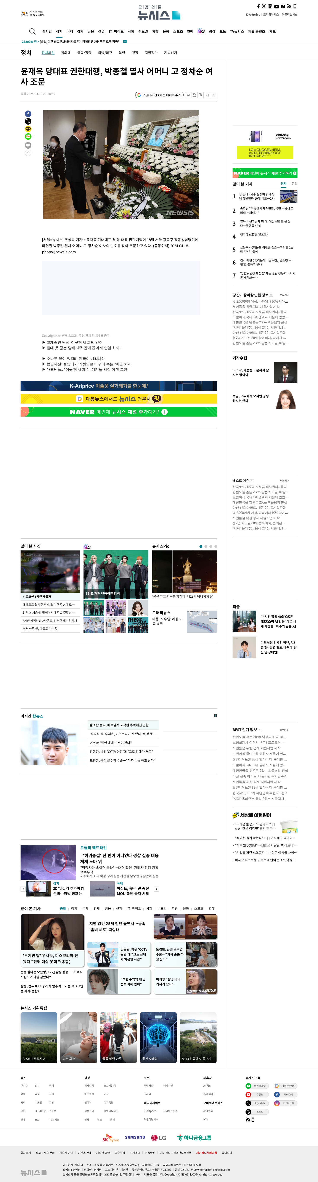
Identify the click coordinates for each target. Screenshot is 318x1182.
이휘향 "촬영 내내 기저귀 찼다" (111, 742)
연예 (190, 31)
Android (208, 1111)
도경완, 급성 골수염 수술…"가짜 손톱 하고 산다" (122, 760)
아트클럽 (89, 1094)
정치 (59, 31)
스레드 (260, 1112)
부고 (99, 1119)
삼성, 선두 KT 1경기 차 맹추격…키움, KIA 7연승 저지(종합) (52, 988)
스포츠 (178, 31)
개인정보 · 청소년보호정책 (175, 1153)
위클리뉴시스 (289, 14)
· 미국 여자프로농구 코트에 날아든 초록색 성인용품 (265, 860)
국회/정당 (84, 52)
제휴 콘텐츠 (256, 31)
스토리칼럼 (110, 1085)
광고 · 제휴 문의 (45, 1153)
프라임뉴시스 (271, 14)
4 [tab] (215, 546)
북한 (122, 52)
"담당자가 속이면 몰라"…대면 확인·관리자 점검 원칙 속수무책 (119, 869)
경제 (80, 31)
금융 (91, 31)
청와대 (66, 52)
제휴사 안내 (66, 1153)
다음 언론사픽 (288, 1086)
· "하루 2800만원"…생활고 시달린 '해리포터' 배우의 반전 (265, 845)
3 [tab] (210, 546)
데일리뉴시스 (111, 1111)
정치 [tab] (283, 183)
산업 (101, 31)
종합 (63, 908)
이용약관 (150, 1153)
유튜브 (260, 1094)
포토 (223, 31)
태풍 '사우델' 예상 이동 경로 (167, 620)
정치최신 (48, 52)
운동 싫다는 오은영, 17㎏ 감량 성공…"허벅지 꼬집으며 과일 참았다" (52, 974)
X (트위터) (260, 1103)
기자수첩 (240, 358)
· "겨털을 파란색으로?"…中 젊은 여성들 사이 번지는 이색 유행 (265, 852)
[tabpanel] (184, 577)
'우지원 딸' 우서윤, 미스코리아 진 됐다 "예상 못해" (123, 733)
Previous (23, 889)
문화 (166, 31)
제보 (272, 31)
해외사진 (168, 1085)
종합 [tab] (294, 183)
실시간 (47, 31)
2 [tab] (205, 546)
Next (156, 889)
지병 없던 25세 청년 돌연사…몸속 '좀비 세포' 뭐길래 (117, 926)
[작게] (208, 95)
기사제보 (135, 1153)
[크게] (214, 95)
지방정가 (151, 52)
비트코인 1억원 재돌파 (37, 596)
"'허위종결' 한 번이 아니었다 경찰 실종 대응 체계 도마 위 (119, 858)
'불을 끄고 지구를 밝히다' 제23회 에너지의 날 (182, 596)
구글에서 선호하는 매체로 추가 (161, 95)
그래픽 (147, 1094)
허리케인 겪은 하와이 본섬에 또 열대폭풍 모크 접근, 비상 (66, 41)
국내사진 (148, 1085)
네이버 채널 (259, 1086)
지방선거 (170, 52)
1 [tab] (200, 546)
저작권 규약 (103, 1153)
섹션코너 (89, 1111)
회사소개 (26, 1153)
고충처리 (120, 1153)
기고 (106, 1094)
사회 (131, 31)
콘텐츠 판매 (85, 1153)
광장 (212, 31)
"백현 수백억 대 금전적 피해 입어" (133, 981)
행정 (135, 52)
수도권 (143, 31)
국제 (70, 31)
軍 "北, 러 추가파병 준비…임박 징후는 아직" (68, 893)
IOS (205, 1119)
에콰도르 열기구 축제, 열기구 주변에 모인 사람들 (51, 604)
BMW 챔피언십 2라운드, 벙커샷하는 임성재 (50, 620)
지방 (155, 31)
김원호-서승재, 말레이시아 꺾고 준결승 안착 (50, 612)
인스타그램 (288, 1103)
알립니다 (227, 1153)
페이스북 (288, 1094)
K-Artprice (253, 14)
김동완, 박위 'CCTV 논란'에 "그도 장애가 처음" (121, 751)
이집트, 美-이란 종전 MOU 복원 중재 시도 (133, 890)
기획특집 (108, 1102)
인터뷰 (88, 1102)
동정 (112, 1119)
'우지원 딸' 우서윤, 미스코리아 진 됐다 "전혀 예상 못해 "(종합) (50, 958)
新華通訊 (208, 1094)
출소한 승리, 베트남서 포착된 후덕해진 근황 (119, 725)
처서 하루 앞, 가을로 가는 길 (40, 628)
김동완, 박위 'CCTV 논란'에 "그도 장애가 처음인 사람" (133, 954)
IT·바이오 (116, 31)
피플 (236, 606)
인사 (86, 1119)
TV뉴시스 (237, 31)
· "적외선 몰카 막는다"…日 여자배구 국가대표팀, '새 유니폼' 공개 (265, 838)
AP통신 (207, 1085)
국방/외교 (105, 52)
